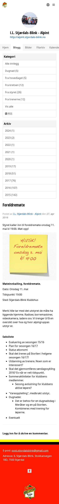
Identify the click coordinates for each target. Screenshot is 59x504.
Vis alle (9, 106)
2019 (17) (10, 166)
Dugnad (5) (11, 71)
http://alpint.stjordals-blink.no (28, 37)
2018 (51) (10, 173)
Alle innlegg (12, 63)
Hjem (5, 47)
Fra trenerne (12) (15, 99)
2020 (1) (9, 159)
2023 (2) (9, 137)
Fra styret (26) (13, 92)
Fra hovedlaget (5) (15, 78)
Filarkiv (41, 47)
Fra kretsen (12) (14, 85)
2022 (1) (9, 145)
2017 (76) (10, 180)
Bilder (28, 47)
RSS (9, 113)
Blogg (16, 47)
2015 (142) (11, 195)
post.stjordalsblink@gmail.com (30, 450)
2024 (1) (9, 130)
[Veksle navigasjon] (53, 5)
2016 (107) (11, 187)
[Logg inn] (48, 5)
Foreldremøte (14, 205)
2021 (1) (9, 152)
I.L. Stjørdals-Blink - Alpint (27, 213)
